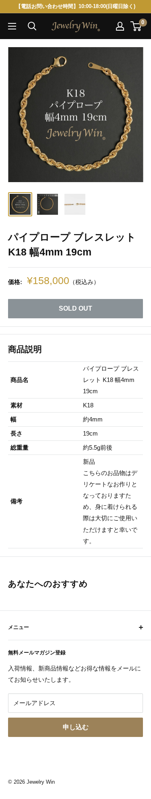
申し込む (76, 727)
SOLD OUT (75, 308)
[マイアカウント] (120, 26)
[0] (136, 26)
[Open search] (32, 26)
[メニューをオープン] (12, 26)
